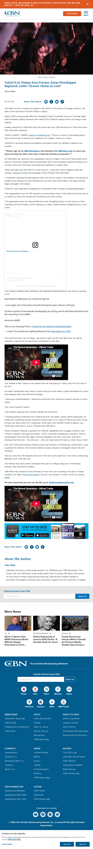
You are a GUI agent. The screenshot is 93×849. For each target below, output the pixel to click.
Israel (36, 761)
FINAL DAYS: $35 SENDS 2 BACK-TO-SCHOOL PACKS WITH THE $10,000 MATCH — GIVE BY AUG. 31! (42, 4)
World (37, 756)
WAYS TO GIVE (71, 714)
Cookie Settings (7, 844)
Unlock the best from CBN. (17, 591)
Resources (39, 735)
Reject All (83, 844)
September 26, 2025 (61, 331)
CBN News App (42, 777)
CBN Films (10, 731)
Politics (37, 773)
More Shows (69, 769)
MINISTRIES (11, 714)
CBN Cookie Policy (14, 839)
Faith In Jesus (41, 727)
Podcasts (39, 795)
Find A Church (41, 731)
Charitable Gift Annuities (75, 731)
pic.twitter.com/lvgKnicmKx (57, 326)
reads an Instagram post (39, 135)
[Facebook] (46, 102)
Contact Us (11, 756)
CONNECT (10, 748)
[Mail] (57, 102)
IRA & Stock (69, 727)
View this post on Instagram (17, 251)
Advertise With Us (14, 761)
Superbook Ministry (15, 790)
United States (41, 752)
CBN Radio (39, 790)
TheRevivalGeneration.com (61, 482)
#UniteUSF (36, 326)
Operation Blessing (15, 718)
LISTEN (38, 786)
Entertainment (41, 769)
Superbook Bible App (16, 795)
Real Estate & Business (75, 735)
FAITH (37, 714)
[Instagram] (50, 814)
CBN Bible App (41, 739)
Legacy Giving (70, 722)
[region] (46, 839)
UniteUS (16, 173)
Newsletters (11, 752)
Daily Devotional (42, 718)
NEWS (37, 748)
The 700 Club (70, 752)
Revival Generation (31, 474)
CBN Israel (10, 722)
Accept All (67, 844)
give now (72, 13)
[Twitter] (51, 102)
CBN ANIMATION (14, 786)
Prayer (37, 722)
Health (37, 765)
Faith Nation (69, 761)
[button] (84, 13)
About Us (10, 769)
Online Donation (71, 718)
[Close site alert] (87, 4)
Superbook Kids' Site (15, 799)
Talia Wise (10, 91)
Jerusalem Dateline (73, 765)
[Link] (62, 102)
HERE (7, 477)
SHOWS (67, 748)
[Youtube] (35, 814)
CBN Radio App (42, 799)
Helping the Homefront (17, 727)
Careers (9, 765)
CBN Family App (71, 773)
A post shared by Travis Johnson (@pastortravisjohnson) (35, 286)
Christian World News (74, 756)
